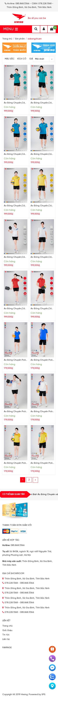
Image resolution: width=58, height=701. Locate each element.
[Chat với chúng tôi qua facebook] (52, 667)
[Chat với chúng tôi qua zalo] (52, 676)
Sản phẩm (20, 39)
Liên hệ (6, 639)
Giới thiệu (7, 630)
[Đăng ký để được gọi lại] (52, 658)
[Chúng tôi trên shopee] (52, 649)
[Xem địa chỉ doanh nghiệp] (52, 686)
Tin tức (5, 635)
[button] (8, 29)
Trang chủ (7, 39)
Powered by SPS (37, 694)
